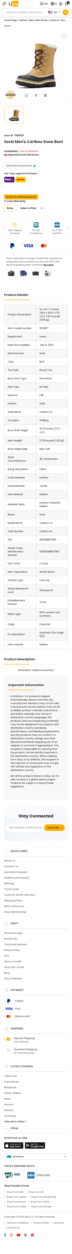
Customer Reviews (15, 944)
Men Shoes (42, 20)
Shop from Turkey (16, 1206)
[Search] (65, 12)
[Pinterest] (34, 1235)
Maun (7, 1098)
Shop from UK (35, 1192)
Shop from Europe (41, 1206)
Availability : (11, 151)
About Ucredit (12, 961)
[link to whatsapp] (26, 96)
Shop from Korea (16, 1201)
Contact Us (11, 866)
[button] (45, 4)
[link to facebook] (36, 96)
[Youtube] (20, 1235)
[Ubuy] (14, 4)
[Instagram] (13, 1235)
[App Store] (14, 1146)
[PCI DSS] (12, 1175)
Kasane (8, 1110)
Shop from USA (15, 1192)
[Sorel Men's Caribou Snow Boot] (36, 66)
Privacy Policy (41, 1222)
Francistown (11, 1081)
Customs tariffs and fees (19, 895)
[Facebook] (7, 1235)
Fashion (23, 20)
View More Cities (14, 1121)
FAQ (6, 955)
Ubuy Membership (15, 912)
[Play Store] (35, 1146)
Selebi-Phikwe (12, 1093)
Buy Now (48, 264)
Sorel (7, 25)
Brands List (10, 938)
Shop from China (39, 1201)
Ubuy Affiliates (13, 978)
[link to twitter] (45, 96)
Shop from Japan (16, 1196)
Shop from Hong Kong (43, 1196)
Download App (13, 933)
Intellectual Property (16, 877)
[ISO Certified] (37, 1175)
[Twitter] (27, 1235)
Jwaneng (9, 1116)
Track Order (11, 889)
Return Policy (12, 950)
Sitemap (9, 883)
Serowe (8, 1104)
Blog (7, 973)
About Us (9, 860)
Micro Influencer (14, 906)
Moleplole (10, 1087)
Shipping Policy (13, 900)
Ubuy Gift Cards (14, 967)
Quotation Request (15, 872)
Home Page (10, 20)
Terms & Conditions (18, 1222)
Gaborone (10, 1076)
